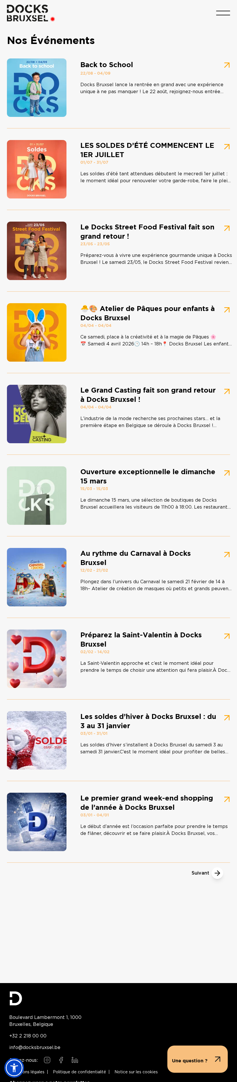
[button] (14, 1067)
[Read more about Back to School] (118, 87)
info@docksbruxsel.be (34, 1047)
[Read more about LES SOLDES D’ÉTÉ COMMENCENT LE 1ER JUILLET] (118, 169)
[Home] (27, 13)
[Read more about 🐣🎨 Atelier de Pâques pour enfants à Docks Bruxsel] (118, 332)
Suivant (200, 873)
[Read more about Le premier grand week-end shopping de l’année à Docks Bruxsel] (118, 822)
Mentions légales (28, 1072)
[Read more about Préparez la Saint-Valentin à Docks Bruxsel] (118, 659)
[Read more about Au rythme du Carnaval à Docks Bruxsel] (118, 577)
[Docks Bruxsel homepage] (118, 998)
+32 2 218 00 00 (28, 1035)
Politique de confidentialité (79, 1072)
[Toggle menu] (223, 13)
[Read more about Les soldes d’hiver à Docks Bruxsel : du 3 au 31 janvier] (118, 740)
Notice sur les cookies (136, 1072)
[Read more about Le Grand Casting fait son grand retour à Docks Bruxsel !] (118, 414)
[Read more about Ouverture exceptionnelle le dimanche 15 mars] (118, 495)
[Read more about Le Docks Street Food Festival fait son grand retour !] (118, 251)
